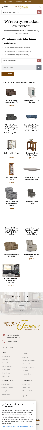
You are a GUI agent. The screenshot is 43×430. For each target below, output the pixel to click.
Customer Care (7, 381)
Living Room (6, 356)
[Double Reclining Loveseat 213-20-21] (11, 92)
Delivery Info (6, 384)
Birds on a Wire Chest (11, 153)
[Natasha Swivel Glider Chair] (31, 245)
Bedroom (5, 359)
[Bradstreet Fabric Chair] (31, 193)
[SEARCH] (39, 60)
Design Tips (26, 384)
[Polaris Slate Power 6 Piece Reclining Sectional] (11, 270)
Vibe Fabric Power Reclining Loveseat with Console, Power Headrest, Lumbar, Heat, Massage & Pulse (11, 129)
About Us (26, 353)
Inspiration (27, 381)
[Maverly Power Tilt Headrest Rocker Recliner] (11, 193)
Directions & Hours (9, 348)
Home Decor (6, 373)
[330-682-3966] (3, 341)
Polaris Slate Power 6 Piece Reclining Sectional (11, 280)
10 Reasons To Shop (28, 360)
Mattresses (6, 376)
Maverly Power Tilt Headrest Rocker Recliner (11, 203)
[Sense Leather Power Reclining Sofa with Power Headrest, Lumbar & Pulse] (31, 219)
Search (39, 12)
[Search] (40, 7)
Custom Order (27, 374)
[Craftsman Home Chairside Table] (31, 144)
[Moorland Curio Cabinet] (11, 169)
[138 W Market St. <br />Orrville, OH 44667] (3, 335)
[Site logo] (21, 7)
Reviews (25, 370)
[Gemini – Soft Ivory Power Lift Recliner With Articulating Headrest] (11, 219)
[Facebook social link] (3, 2)
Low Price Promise (28, 367)
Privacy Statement (7, 391)
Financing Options (7, 387)
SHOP (4, 352)
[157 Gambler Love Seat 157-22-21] (11, 245)
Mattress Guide (27, 391)
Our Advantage (27, 364)
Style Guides (26, 387)
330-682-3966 (11, 341)
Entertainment (7, 366)
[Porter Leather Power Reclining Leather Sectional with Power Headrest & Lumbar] (31, 116)
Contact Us (5, 398)
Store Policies (6, 394)
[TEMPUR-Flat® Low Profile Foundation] (31, 169)
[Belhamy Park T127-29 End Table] (31, 92)
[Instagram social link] (5, 2)
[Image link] (21, 325)
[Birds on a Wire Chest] (11, 144)
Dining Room (6, 363)
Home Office (6, 369)
